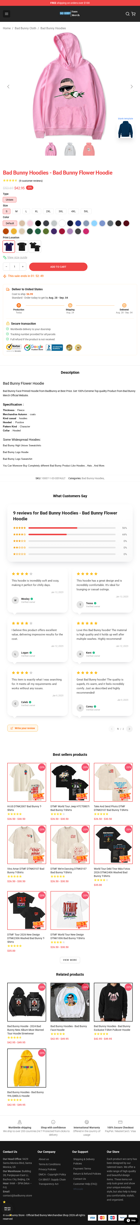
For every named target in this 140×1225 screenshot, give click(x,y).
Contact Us (79, 1178)
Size (5, 205)
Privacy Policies (47, 1169)
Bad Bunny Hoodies (53, 28)
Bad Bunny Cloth (25, 28)
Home (7, 28)
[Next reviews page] (129, 729)
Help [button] (133, 1220)
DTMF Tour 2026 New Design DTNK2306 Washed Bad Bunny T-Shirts (26, 938)
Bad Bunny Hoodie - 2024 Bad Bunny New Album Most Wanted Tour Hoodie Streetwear (25, 1030)
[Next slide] (131, 86)
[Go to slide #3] (89, 149)
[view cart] (133, 14)
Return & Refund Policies (87, 1173)
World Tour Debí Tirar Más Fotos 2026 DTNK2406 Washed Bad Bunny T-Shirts (112, 872)
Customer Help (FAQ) (85, 1183)
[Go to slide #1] (51, 149)
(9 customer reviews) (31, 180)
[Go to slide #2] (70, 149)
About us (44, 1159)
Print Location (11, 237)
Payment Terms (82, 1168)
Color (6, 217)
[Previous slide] (8, 86)
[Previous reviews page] (111, 729)
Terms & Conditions (50, 1164)
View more (70, 960)
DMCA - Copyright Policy (52, 1174)
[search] (127, 14)
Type (6, 193)
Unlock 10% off (7, 1209)
